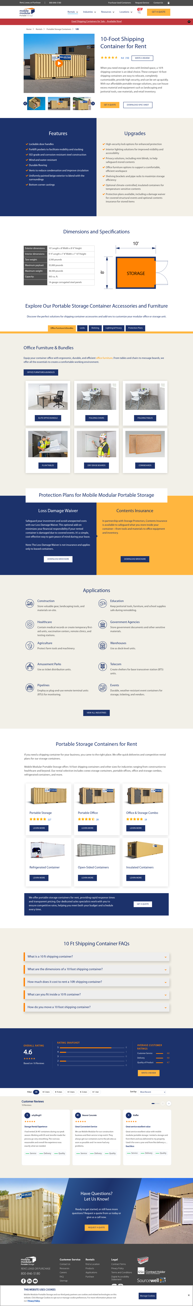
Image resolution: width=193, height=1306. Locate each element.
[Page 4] (158, 1103)
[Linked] (29, 1281)
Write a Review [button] (148, 1073)
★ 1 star (95, 1092)
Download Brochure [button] (58, 559)
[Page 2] (155, 1103)
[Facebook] (23, 1281)
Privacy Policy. (34, 1301)
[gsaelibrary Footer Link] (151, 1271)
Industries (88, 12)
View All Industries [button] (96, 713)
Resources (106, 12)
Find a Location (93, 1264)
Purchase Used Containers (119, 3)
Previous (25, 103)
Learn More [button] (39, 828)
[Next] (168, 1103)
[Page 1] (153, 1103)
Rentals (71, 12)
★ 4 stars (58, 1092)
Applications (91, 1272)
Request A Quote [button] (96, 1228)
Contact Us (158, 3)
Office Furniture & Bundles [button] (41, 372)
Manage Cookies (147, 1296)
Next (93, 103)
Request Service (142, 3)
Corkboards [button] (145, 465)
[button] (116, 58)
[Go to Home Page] (27, 12)
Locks (82, 328)
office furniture (104, 358)
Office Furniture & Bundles (62, 328)
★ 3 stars (71, 1092)
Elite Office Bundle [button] (48, 418)
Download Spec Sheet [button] (138, 105)
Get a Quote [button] (143, 904)
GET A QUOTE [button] (110, 105)
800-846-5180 (55, 3)
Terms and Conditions (121, 1272)
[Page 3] (157, 1103)
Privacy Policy (117, 1268)
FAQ (62, 1277)
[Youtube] (35, 1281)
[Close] (189, 1295)
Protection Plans (135, 328)
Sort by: (133, 1092)
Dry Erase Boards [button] (96, 465)
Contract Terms (118, 1264)
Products (90, 1268)
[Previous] (162, 1103)
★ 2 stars (83, 1092)
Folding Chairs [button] (96, 418)
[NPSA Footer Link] (142, 1260)
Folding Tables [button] (145, 418)
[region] (96, 1295)
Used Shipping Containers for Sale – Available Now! (96, 21)
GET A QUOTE (158, 12)
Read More (130, 1146)
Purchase (90, 1277)
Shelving (95, 328)
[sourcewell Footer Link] (151, 1280)
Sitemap (64, 1281)
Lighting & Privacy (114, 328)
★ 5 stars (46, 1092)
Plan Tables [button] (48, 465)
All (36, 1092)
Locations (124, 12)
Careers (63, 1272)
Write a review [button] (142, 58)
